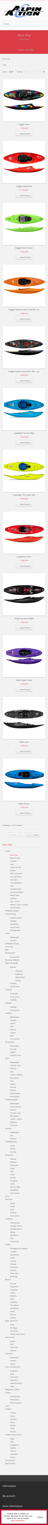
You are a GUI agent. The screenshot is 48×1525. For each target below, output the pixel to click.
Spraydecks (9, 1042)
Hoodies (13, 1419)
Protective (14, 1371)
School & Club (15, 867)
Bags (12, 1325)
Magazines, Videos (12, 1389)
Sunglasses (14, 1445)
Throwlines (14, 1305)
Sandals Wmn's (16, 1226)
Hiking (12, 1232)
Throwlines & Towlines (19, 1248)
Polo (12, 886)
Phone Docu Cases (17, 1334)
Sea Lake (13, 880)
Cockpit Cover (15, 1055)
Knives (12, 1457)
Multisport (14, 1235)
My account (9, 1495)
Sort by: (20, 72)
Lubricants (14, 1377)
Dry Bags (13, 1328)
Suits (12, 1209)
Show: (5, 72)
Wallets (13, 1448)
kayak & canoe (16, 918)
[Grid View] (11, 65)
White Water (20, 977)
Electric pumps (15, 1403)
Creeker (13, 861)
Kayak (21, 50)
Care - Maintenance (12, 1367)
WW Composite (16, 873)
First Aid (13, 1270)
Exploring (19, 974)
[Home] (15, 50)
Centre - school (16, 1119)
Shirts (12, 1174)
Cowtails (13, 1251)
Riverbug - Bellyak (12, 960)
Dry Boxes (14, 1331)
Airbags (13, 1264)
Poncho (13, 1431)
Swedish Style (15, 889)
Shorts (12, 1149)
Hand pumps (15, 1396)
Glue (12, 1374)
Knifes (12, 1258)
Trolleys (13, 1360)
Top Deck (13, 1125)
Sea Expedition (16, 883)
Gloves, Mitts (15, 1187)
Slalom (12, 870)
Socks (12, 1184)
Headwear (14, 1190)
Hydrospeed (10, 953)
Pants (12, 1146)
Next (36, 835)
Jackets (13, 1177)
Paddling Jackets (11, 1099)
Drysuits (8, 1128)
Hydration (14, 1454)
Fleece (12, 1422)
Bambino (13, 1122)
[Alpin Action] (24, 5)
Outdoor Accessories (13, 1434)
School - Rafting (16, 1075)
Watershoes (15, 1223)
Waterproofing (16, 1383)
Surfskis (13, 898)
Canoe (7, 933)
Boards (13, 967)
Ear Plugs (13, 1276)
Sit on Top (9, 946)
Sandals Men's (16, 1229)
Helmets (8, 1003)
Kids (12, 864)
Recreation (14, 1078)
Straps (12, 1364)
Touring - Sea (15, 1065)
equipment (14, 924)
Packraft (8, 990)
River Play (14, 855)
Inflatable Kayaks (12, 911)
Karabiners (14, 1255)
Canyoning (14, 1241)
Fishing (18, 980)
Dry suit (13, 1283)
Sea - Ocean (15, 901)
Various (13, 1261)
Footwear (14, 1181)
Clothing (13, 1302)
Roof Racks (14, 1357)
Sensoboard (10, 1460)
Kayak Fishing (10, 914)
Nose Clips (14, 1273)
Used (7, 1406)
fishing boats (15, 930)
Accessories (15, 957)
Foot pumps (14, 1399)
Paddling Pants (11, 1141)
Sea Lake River (16, 877)
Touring (13, 940)
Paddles (13, 921)
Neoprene (9, 1155)
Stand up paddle (11, 963)
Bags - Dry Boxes (11, 1321)
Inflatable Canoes (12, 943)
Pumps (7, 1392)
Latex (12, 1386)
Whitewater (14, 937)
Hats (12, 1442)
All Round (19, 971)
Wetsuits (13, 1162)
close (40, 1517)
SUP (11, 1026)
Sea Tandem (15, 908)
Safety (7, 1244)
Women (13, 1068)
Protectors (14, 1267)
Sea (11, 1135)
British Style (14, 895)
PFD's (7, 1058)
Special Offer (10, 1463)
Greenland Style (16, 892)
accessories (15, 927)
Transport (9, 1353)
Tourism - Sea (15, 1113)
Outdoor (8, 1409)
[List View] (8, 65)
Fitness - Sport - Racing (19, 904)
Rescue (13, 1087)
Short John (14, 1165)
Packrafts (14, 993)
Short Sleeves (15, 1107)
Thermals (8, 1199)
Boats (12, 1311)
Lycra (7, 1196)
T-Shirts (13, 1413)
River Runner (15, 858)
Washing (13, 1380)
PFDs (12, 1299)
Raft (6, 950)
